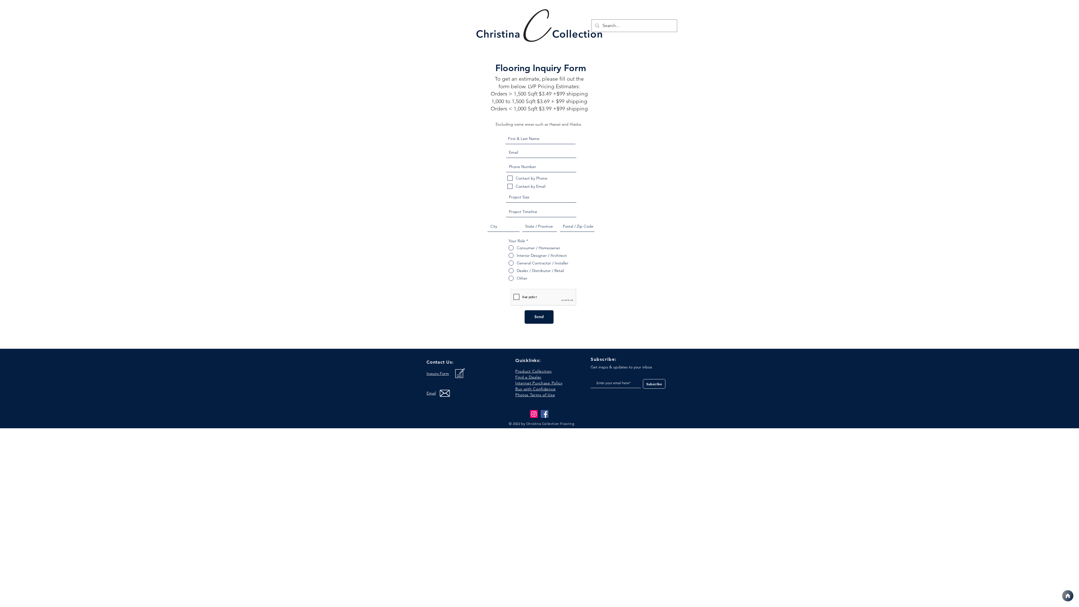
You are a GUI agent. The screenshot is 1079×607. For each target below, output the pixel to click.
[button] (535, 394)
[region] (539, 27)
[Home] (1067, 595)
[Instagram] (534, 414)
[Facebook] (544, 414)
